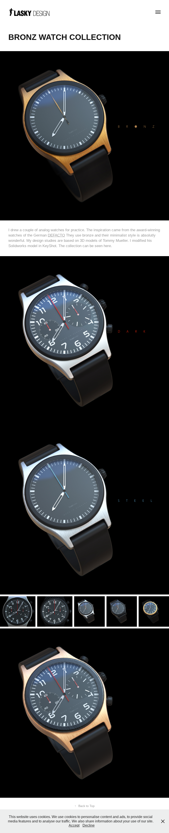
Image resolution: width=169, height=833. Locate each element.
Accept (74, 825)
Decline (89, 825)
